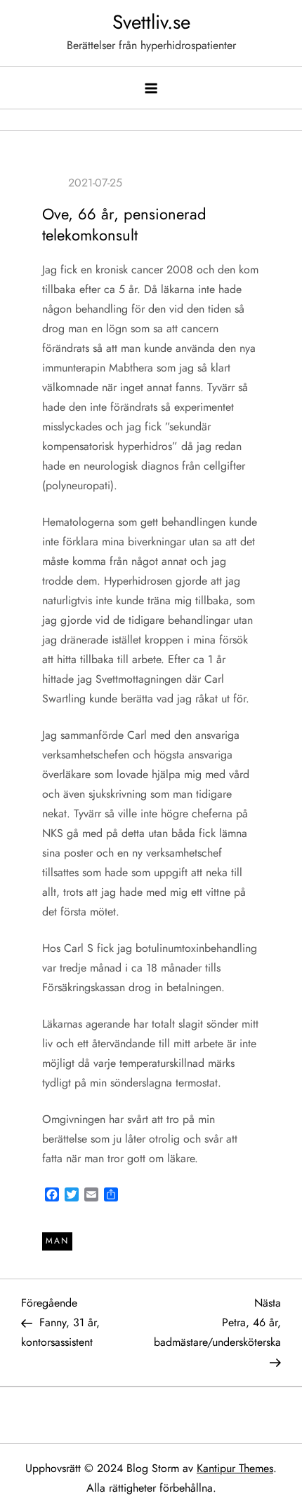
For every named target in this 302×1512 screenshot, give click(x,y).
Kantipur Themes (235, 1468)
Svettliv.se (151, 22)
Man (57, 1240)
